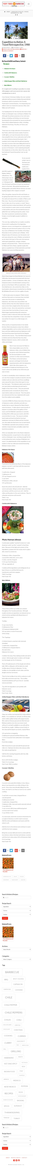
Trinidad (6, 1117)
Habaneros (6, 879)
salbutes (23, 879)
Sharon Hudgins (8, 1100)
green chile (25, 1045)
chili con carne (7, 1024)
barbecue (12, 972)
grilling (16, 1051)
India (23, 1066)
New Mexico (10, 1087)
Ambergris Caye (7, 876)
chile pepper (10, 1005)
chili (18, 1020)
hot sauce (25, 1062)
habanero (9, 1058)
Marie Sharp (15, 879)
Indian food (9, 1072)
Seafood (23, 49)
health (20, 1057)
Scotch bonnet (22, 1096)
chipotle (17, 1025)
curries (22, 1036)
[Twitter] (16, 1160)
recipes (9, 1093)
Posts (8, 11)
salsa (21, 1092)
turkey (17, 1118)
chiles (7, 1020)
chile (8, 997)
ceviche (22, 876)
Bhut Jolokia (18, 979)
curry (8, 1043)
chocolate (6, 1029)
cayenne (19, 990)
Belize (15, 876)
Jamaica (6, 1079)
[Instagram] (19, 1160)
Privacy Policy (16, 1157)
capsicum (7, 989)
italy (21, 1071)
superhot (18, 1106)
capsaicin (18, 984)
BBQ (6, 979)
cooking (8, 1036)
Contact (24, 1157)
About (8, 1157)
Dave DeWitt (21, 1041)
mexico (17, 1080)
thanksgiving (12, 1112)
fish (18, 1045)
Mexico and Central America (11, 49)
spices (6, 1106)
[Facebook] (14, 1160)
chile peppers (13, 1012)
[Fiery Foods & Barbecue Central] (13, 4)
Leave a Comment (8, 50)
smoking (20, 1100)
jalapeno (22, 1075)
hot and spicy (10, 1064)
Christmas (18, 1030)
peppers (24, 1086)
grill (4, 1049)
